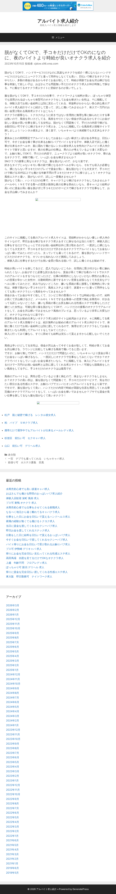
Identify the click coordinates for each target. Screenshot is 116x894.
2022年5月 (12, 817)
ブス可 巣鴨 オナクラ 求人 (21, 502)
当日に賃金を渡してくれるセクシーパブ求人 (31, 525)
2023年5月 (12, 762)
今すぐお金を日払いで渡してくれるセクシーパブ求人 (37, 539)
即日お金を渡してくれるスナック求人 (28, 530)
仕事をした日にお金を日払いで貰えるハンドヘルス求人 (38, 516)
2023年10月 (13, 738)
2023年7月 (12, 752)
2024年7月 (12, 697)
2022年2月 (12, 831)
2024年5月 (12, 706)
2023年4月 (12, 766)
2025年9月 (12, 633)
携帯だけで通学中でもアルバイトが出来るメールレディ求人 (39, 430)
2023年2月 (12, 775)
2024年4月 (12, 711)
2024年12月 (13, 674)
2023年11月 (13, 734)
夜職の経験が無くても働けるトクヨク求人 (30, 521)
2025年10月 (13, 628)
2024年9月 (12, 688)
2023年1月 (12, 780)
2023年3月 (12, 771)
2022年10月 (13, 794)
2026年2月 (12, 609)
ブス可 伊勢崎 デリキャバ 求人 (24, 548)
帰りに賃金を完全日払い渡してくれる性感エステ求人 (37, 571)
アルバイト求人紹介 (58, 21)
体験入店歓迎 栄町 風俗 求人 (22, 498)
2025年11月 (13, 623)
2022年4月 (12, 821)
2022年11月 (13, 789)
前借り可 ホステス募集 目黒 (26, 462)
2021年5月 (12, 845)
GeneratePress (80, 889)
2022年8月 (12, 803)
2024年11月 (13, 679)
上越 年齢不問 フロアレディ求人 (26, 562)
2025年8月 (12, 637)
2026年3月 (12, 605)
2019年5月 (12, 872)
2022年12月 (13, 785)
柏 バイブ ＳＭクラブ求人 (21, 422)
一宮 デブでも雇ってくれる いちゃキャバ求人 (36, 458)
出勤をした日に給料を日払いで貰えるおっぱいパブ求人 (38, 535)
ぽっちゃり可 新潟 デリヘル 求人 (25, 567)
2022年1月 (12, 835)
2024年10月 (13, 683)
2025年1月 (12, 669)
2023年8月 (12, 748)
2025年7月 (12, 642)
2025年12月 (13, 619)
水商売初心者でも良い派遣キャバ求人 (28, 489)
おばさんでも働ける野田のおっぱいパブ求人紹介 (34, 493)
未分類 (12, 454)
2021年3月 (12, 854)
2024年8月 (12, 692)
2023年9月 (12, 743)
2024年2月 (12, 720)
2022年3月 (12, 826)
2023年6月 (12, 757)
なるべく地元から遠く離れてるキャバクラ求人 (33, 511)
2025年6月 (12, 646)
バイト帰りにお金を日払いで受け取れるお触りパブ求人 (38, 544)
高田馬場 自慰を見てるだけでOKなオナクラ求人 (35, 558)
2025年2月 (12, 665)
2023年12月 (13, 729)
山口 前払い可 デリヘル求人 (22, 445)
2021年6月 (12, 840)
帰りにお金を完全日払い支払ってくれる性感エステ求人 (38, 553)
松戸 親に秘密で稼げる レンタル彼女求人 (30, 414)
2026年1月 (12, 614)
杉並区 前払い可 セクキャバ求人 (25, 438)
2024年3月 (12, 715)
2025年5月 (12, 651)
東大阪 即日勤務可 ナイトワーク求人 (29, 576)
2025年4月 (12, 656)
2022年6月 (12, 812)
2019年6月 (12, 868)
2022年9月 (12, 798)
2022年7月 (12, 808)
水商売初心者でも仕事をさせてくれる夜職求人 (33, 507)
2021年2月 (12, 858)
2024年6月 (12, 702)
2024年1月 (12, 725)
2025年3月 (12, 660)
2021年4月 (12, 849)
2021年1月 (12, 863)
